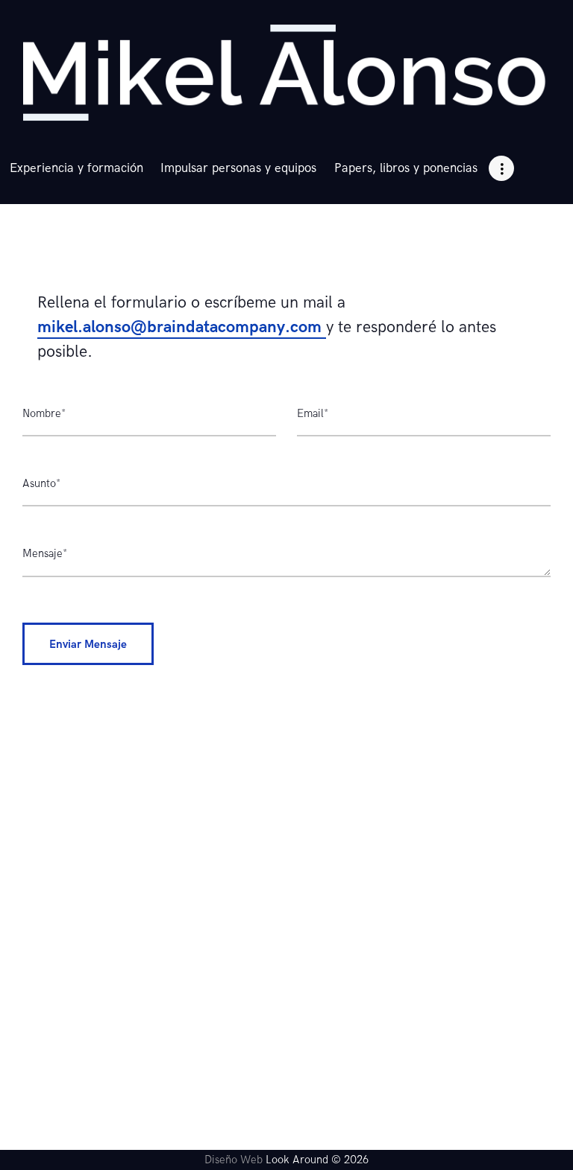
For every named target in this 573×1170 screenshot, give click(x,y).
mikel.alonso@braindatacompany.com (181, 327)
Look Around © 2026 (317, 1159)
